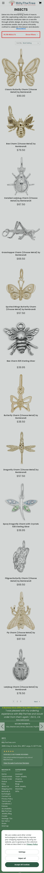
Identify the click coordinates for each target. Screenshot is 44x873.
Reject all (22, 858)
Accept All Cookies (22, 864)
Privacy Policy (32, 844)
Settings (22, 852)
